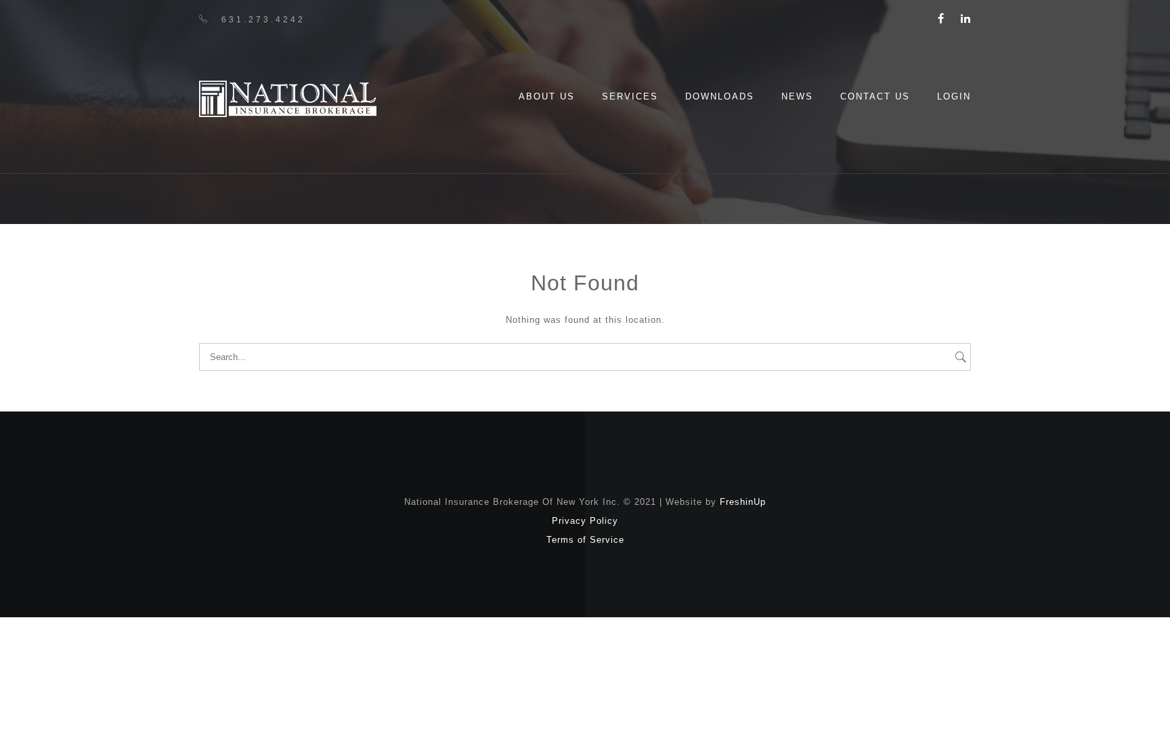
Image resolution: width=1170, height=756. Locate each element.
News (797, 96)
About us (547, 96)
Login (954, 96)
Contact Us (875, 96)
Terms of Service (585, 540)
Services (630, 96)
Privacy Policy (585, 521)
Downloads (719, 96)
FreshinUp (743, 502)
